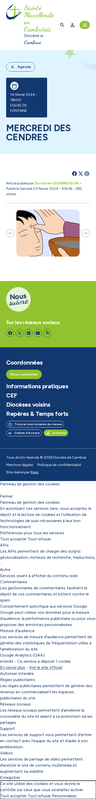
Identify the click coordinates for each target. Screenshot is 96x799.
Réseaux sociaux (15, 704)
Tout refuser (39, 539)
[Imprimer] (87, 173)
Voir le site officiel (45, 667)
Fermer (6, 496)
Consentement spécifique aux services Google (43, 606)
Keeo (35, 472)
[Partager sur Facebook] (74, 173)
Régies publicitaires (17, 679)
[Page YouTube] (38, 333)
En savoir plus (12, 667)
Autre (5, 569)
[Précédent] (10, 233)
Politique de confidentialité (59, 465)
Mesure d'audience (17, 630)
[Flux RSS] (47, 333)
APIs (4, 545)
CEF (11, 395)
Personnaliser (64, 795)
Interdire (26, 673)
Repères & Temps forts (37, 414)
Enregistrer (10, 777)
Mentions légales (19, 465)
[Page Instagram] (29, 333)
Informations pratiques (37, 386)
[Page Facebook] (10, 333)
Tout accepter (13, 539)
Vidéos (6, 753)
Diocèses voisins (28, 405)
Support (7, 728)
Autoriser (8, 673)
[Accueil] (14, 25)
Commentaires (13, 581)
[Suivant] (86, 233)
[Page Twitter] (19, 333)
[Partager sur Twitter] (81, 173)
